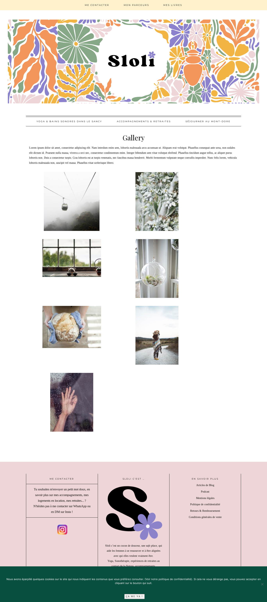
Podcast (205, 491)
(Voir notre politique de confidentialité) (168, 579)
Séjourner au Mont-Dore (207, 121)
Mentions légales (205, 498)
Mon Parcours (136, 5)
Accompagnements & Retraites (144, 121)
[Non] (262, 584)
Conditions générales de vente (205, 517)
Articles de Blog (205, 485)
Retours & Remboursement (205, 510)
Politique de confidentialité (205, 504)
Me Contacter (97, 5)
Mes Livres (172, 5)
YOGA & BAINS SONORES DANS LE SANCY (69, 121)
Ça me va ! (134, 596)
